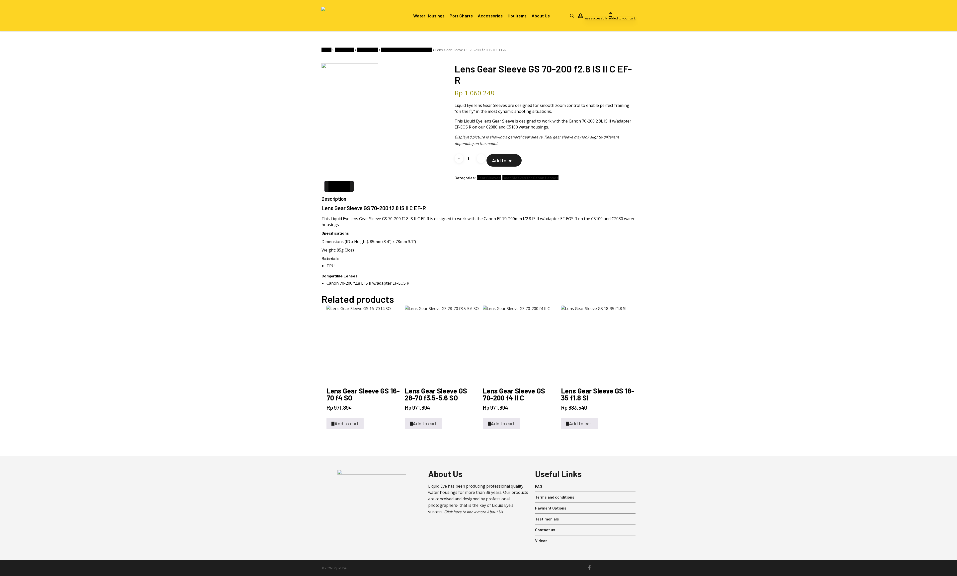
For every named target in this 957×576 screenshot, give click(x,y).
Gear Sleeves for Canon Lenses (406, 50)
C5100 (597, 218)
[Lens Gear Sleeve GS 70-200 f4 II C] (520, 343)
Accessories (344, 50)
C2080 (617, 218)
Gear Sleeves (367, 50)
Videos (541, 540)
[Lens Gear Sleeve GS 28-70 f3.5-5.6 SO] (442, 343)
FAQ (538, 486)
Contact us (545, 529)
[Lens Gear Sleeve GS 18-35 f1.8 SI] (598, 343)
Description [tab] (339, 186)
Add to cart (504, 160)
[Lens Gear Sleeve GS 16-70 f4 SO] (363, 343)
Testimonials (547, 518)
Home (326, 50)
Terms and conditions (554, 497)
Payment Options (550, 508)
